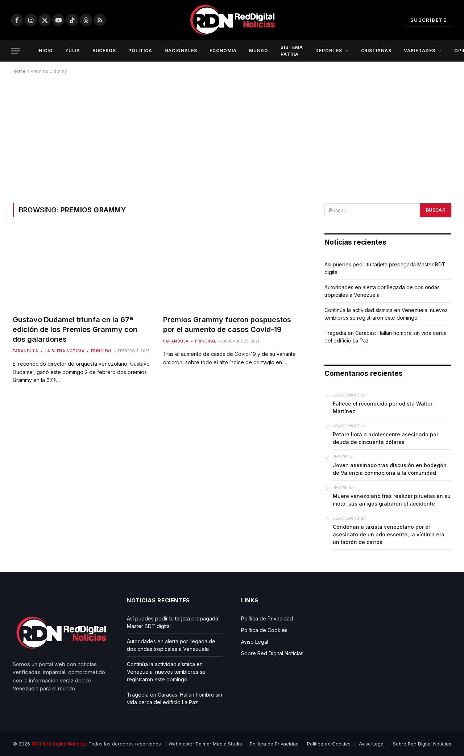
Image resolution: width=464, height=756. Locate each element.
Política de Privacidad (267, 618)
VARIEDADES (419, 50)
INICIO (45, 50)
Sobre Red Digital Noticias (272, 653)
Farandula (25, 351)
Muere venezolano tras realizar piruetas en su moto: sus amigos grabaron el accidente (392, 500)
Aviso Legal (254, 642)
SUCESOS (104, 50)
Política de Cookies (264, 630)
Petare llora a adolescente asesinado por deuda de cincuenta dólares (385, 438)
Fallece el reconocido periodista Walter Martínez (382, 407)
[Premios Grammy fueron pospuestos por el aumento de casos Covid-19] (232, 270)
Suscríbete (428, 20)
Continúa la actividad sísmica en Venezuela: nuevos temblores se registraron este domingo (166, 671)
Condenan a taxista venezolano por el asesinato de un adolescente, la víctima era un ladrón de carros (388, 534)
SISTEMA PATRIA (292, 51)
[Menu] (15, 51)
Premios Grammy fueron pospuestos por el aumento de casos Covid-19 (227, 324)
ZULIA (72, 50)
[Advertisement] (232, 137)
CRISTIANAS (376, 50)
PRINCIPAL (101, 351)
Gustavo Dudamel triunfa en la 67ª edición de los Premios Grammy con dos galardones (75, 329)
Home (19, 71)
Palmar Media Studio (219, 744)
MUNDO (258, 50)
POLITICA (140, 50)
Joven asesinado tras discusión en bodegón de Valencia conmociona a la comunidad (390, 469)
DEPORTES (328, 50)
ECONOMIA (223, 50)
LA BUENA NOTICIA (64, 351)
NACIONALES (181, 50)
